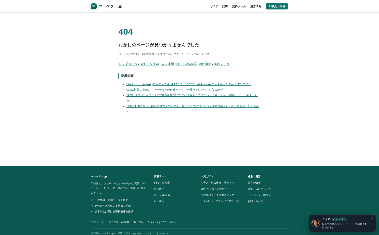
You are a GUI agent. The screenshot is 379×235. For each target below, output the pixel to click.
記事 (225, 6)
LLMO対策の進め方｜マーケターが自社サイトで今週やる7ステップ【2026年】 (175, 89)
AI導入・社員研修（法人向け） (219, 182)
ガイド (214, 6)
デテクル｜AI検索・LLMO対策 (126, 222)
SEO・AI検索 (149, 64)
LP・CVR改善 (186, 64)
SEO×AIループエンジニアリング (220, 201)
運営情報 (255, 6)
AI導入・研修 (277, 6)
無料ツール (239, 6)
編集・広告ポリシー (259, 188)
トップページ (127, 64)
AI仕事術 (205, 64)
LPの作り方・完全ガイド (215, 188)
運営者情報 (254, 182)
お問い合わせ (255, 201)
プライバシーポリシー (260, 194)
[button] (342, 223)
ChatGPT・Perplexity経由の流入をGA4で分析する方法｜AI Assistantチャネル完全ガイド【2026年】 (188, 84)
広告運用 (167, 64)
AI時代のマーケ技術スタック (217, 194)
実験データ (222, 64)
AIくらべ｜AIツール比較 (162, 222)
